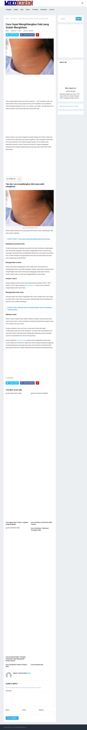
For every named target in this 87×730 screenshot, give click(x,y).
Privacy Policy (68, 106)
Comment (9, 690)
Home (7, 18)
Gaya (22, 9)
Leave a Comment (28, 30)
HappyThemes (22, 727)
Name (8, 710)
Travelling (35, 9)
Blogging (8, 9)
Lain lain (51, 9)
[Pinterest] (37, 34)
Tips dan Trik (13, 18)
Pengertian (44, 9)
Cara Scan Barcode (37, 664)
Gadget (16, 9)
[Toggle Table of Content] (18, 179)
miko (7, 30)
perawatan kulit (20, 340)
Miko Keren (10, 727)
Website (41, 710)
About (61, 106)
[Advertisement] (30, 88)
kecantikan (10, 377)
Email (24, 710)
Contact (76, 106)
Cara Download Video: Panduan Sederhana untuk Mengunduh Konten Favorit (16, 658)
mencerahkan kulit (30, 285)
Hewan (28, 9)
